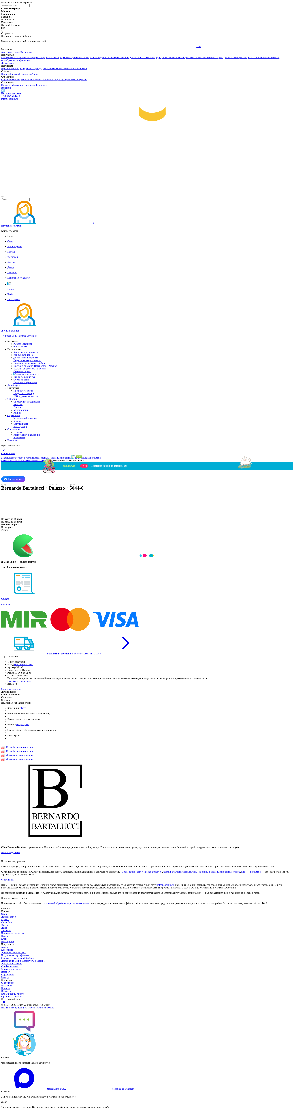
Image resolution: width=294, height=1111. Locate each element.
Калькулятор (80, 79)
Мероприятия (25, 74)
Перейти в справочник (19, 681)
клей (243, 871)
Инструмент (7, 941)
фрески (167, 871)
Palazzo (22, 708)
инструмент (255, 871)
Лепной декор (8, 916)
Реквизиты (41, 85)
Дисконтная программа (57, 57)
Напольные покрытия (12, 933)
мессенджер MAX (56, 1088)
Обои (124, 871)
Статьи (14, 74)
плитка (236, 871)
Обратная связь (21, 379)
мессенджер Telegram (123, 1088)
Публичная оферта (44, 1007)
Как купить (7, 949)
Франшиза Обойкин (76, 68)
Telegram (5, 46)
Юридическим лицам (54, 68)
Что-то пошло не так (259, 57)
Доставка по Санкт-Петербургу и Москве (151, 57)
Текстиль (6, 930)
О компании (13, 429)
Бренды (55, 79)
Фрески (5, 925)
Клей (4, 938)
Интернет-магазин (11, 93)
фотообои (157, 871)
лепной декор (136, 871)
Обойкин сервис (214, 57)
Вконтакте (104, 46)
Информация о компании (23, 85)
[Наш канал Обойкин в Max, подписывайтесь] (3, 90)
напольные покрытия (220, 871)
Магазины (6, 985)
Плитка (5, 936)
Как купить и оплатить (13, 57)
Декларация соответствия (19, 755)
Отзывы (5, 85)
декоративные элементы (185, 871)
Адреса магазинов (10, 52)
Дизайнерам (7, 63)
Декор (4, 927)
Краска (5, 919)
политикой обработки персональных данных (67, 903)
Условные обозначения (39, 79)
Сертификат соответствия (19, 747)
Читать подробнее (10, 852)
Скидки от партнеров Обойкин (112, 57)
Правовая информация (18, 60)
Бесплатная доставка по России (189, 57)
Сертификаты (66, 79)
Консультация (15, 479)
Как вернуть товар (35, 57)
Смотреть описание (11, 689)
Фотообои (6, 922)
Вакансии (6, 87)
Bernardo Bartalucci (23, 664)
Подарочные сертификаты (82, 57)
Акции (35, 74)
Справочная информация (14, 79)
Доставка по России (11, 963)
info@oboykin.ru (9, 98)
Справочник (13, 415)
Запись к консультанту (236, 57)
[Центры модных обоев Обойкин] (147, 193)
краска (147, 871)
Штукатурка (22, 724)
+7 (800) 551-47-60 (10, 96)
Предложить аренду (31, 68)
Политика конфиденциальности (18, 1007)
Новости (5, 74)
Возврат (5, 971)
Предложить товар (11, 68)
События (12, 399)
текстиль (203, 871)
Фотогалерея (27, 52)
